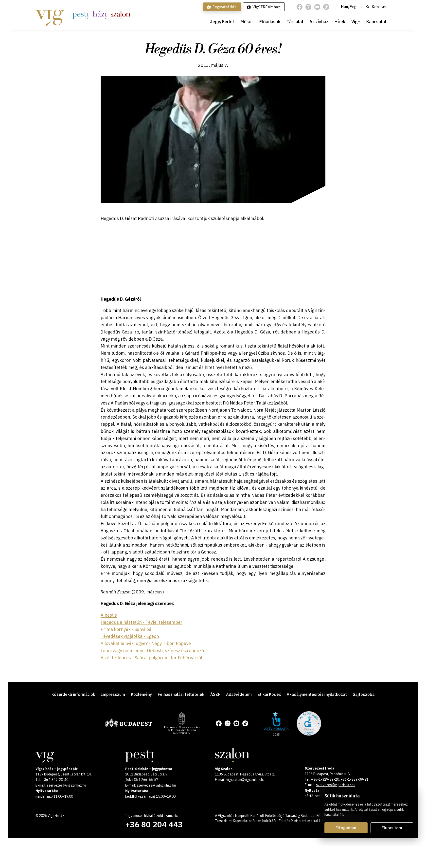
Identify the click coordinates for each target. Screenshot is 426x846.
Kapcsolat (376, 21)
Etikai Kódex (269, 694)
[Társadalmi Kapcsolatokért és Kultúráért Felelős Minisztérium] (182, 732)
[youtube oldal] (317, 7)
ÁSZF (215, 694)
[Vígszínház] (50, 15)
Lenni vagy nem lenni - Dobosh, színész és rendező (152, 650)
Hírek (339, 21)
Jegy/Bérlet (222, 21)
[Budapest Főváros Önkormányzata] (128, 725)
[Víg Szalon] (120, 15)
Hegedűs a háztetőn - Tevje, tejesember (141, 622)
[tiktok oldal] (326, 7)
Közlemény (141, 694)
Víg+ (355, 21)
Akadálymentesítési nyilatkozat (317, 694)
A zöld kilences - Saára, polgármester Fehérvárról (151, 658)
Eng (353, 7)
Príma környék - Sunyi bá (126, 629)
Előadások (270, 21)
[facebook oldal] (299, 7)
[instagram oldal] (308, 7)
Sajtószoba (363, 694)
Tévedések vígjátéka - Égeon (130, 636)
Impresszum (113, 694)
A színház (318, 21)
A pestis (109, 615)
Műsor (246, 21)
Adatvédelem (239, 694)
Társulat (294, 21)
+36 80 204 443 (154, 824)
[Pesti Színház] (80, 15)
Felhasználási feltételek (181, 694)
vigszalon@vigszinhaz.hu (245, 779)
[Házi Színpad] (100, 15)
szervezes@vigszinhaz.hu (66, 785)
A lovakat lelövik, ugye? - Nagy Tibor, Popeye (146, 643)
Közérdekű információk (73, 694)
